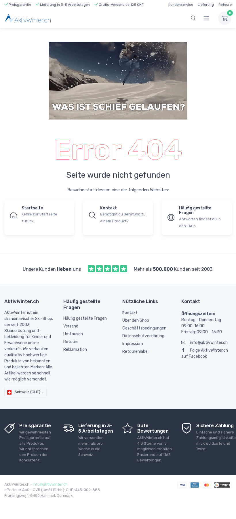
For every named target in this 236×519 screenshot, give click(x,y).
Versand (70, 326)
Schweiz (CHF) (27, 392)
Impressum (132, 343)
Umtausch (73, 334)
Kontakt (130, 312)
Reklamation (75, 349)
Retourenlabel (135, 351)
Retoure (225, 5)
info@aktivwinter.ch (209, 342)
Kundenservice (180, 5)
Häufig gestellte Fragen (85, 318)
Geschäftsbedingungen (144, 328)
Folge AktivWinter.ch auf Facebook (204, 353)
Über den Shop (135, 320)
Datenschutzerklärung (143, 336)
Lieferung (206, 5)
